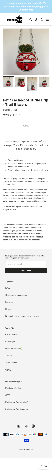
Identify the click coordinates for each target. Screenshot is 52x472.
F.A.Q (7, 288)
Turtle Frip (29, 449)
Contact (8, 370)
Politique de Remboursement (18, 409)
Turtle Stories (11, 363)
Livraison (9, 302)
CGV (7, 395)
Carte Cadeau (11, 334)
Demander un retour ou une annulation (22, 316)
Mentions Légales (13, 388)
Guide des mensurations (16, 295)
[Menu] (47, 19)
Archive (8, 356)
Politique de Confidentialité (16, 402)
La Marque (10, 341)
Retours (8, 309)
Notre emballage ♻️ (14, 348)
